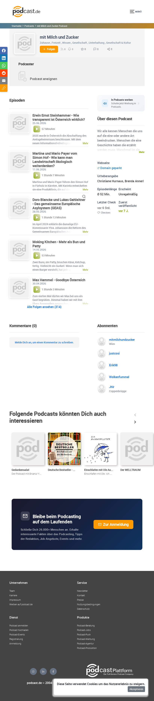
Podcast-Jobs (84, 629)
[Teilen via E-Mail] (4, 80)
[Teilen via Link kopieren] (4, 88)
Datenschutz (83, 608)
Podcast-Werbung (86, 638)
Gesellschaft (79, 42)
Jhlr (111, 387)
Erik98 (113, 365)
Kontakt (81, 595)
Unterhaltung (96, 42)
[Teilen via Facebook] (4, 50)
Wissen (66, 42)
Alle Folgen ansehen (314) (44, 307)
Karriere (13, 595)
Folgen (51, 49)
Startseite (16, 25)
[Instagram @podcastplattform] (33, 671)
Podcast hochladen (19, 629)
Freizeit (56, 42)
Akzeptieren (136, 689)
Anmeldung (15, 643)
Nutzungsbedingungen (88, 604)
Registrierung (16, 638)
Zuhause (45, 42)
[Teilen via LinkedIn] (4, 58)
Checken (105, 212)
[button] (135, 414)
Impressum (15, 599)
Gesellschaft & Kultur (118, 42)
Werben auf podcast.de (20, 604)
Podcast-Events (17, 634)
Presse (80, 599)
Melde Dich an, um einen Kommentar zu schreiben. (44, 342)
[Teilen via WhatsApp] (4, 65)
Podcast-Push (84, 634)
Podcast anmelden (18, 625)
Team (12, 590)
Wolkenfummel (119, 377)
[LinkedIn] (43, 671)
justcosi (114, 353)
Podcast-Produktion (87, 647)
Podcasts (29, 25)
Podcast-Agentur (85, 643)
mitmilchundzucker (122, 340)
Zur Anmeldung (116, 524)
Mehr (142, 152)
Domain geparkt (111, 168)
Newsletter (82, 590)
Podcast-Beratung (86, 625)
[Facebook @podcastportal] (53, 671)
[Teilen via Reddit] (4, 73)
